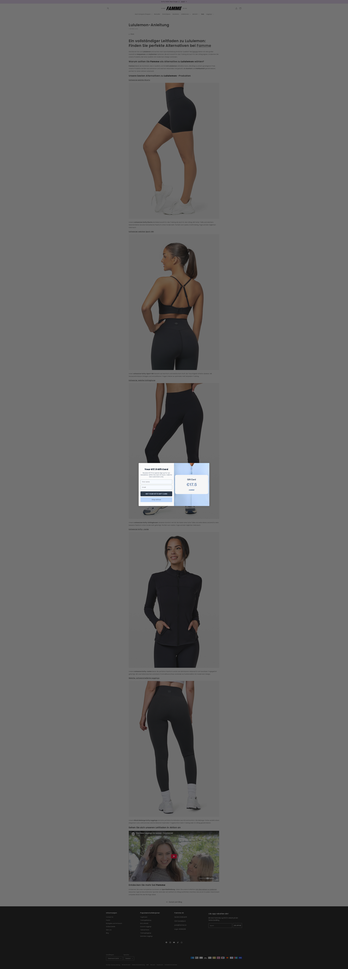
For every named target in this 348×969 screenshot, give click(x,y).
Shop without (156, 500)
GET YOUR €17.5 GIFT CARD (156, 494)
